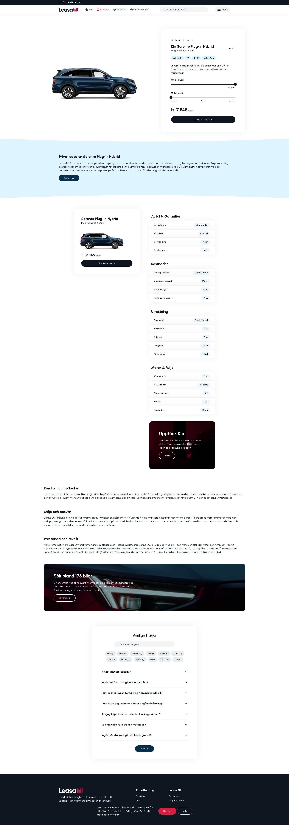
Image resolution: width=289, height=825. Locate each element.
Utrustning (178, 653)
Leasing (110, 653)
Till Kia (167, 455)
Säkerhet (164, 653)
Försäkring (140, 659)
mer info (115, 814)
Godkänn (167, 811)
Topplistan (121, 9)
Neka (185, 811)
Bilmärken (104, 9)
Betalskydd (125, 659)
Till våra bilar (64, 598)
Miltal (152, 659)
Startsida (140, 796)
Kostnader (165, 659)
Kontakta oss (174, 796)
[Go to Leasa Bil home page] (68, 10)
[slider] (235, 84)
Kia (187, 40)
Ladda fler (144, 748)
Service (112, 659)
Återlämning (137, 653)
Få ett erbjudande (203, 119)
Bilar (91, 9)
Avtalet (178, 659)
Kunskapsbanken (141, 9)
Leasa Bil (122, 653)
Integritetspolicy (176, 800)
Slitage (151, 653)
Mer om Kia (69, 178)
